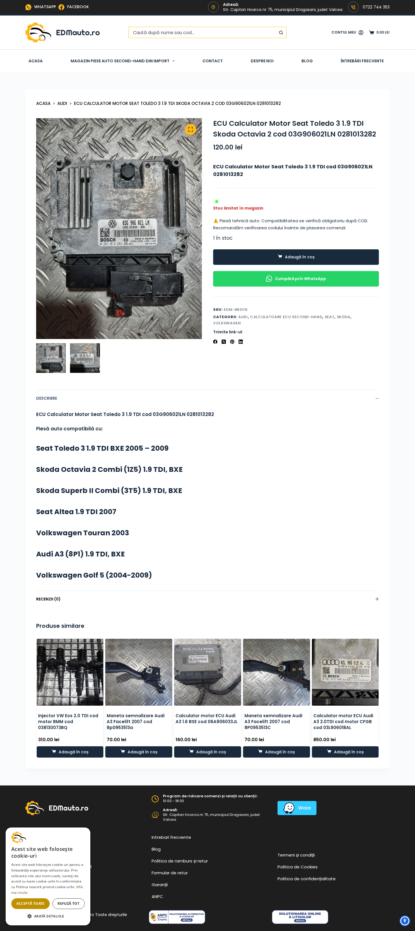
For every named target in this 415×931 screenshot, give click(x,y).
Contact (212, 61)
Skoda (343, 317)
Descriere (46, 398)
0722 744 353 (376, 7)
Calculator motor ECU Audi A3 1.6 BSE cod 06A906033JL (206, 719)
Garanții (160, 885)
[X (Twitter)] (224, 342)
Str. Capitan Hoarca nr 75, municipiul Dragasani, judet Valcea (211, 817)
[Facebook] (215, 342)
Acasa (36, 61)
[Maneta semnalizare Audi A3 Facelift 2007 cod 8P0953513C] (276, 672)
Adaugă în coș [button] (73, 752)
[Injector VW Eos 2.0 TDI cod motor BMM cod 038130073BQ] (69, 672)
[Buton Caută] (281, 32)
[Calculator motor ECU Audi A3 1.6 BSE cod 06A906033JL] (207, 672)
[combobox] (202, 32)
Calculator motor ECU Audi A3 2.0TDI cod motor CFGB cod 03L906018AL (343, 721)
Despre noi (262, 61)
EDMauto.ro (78, 32)
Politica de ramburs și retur (180, 861)
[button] (48, 916)
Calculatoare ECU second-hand (286, 317)
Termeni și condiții (296, 855)
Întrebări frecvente (362, 61)
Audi (243, 317)
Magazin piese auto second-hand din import (120, 61)
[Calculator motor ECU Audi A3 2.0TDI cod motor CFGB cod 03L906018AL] (345, 672)
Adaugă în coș (299, 257)
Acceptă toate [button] (30, 903)
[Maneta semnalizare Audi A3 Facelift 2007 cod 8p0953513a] (138, 672)
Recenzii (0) (48, 599)
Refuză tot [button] (68, 903)
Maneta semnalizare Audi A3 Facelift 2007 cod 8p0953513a (136, 721)
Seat (330, 317)
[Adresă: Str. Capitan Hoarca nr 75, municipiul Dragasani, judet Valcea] (155, 814)
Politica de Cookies (298, 867)
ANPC (157, 896)
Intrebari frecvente (171, 837)
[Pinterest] (232, 342)
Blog (307, 61)
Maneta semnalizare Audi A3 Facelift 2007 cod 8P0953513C (273, 721)
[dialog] (48, 876)
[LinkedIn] (241, 342)
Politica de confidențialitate (307, 879)
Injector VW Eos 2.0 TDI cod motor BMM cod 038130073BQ (68, 721)
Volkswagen (227, 323)
